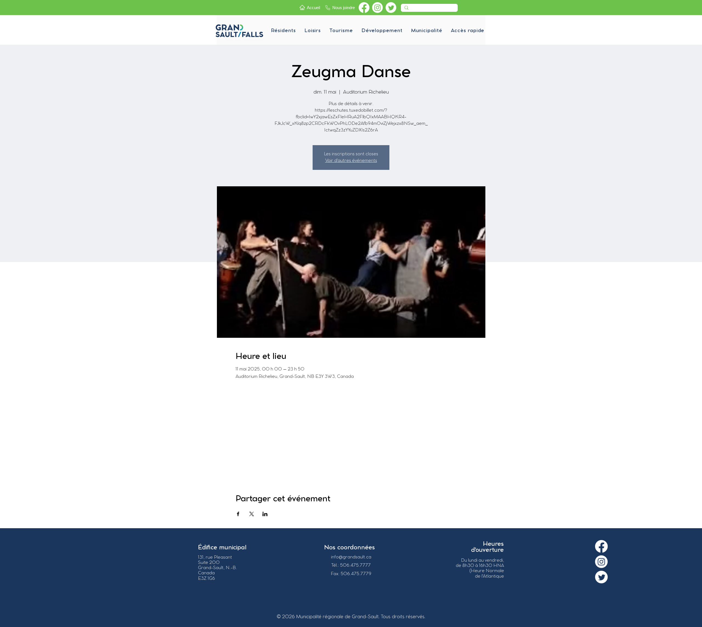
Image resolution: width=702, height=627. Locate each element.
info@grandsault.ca (351, 557)
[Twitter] (391, 7)
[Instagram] (377, 7)
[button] (283, 31)
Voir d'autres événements (351, 161)
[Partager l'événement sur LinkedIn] (265, 514)
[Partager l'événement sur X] (251, 514)
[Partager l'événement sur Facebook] (238, 514)
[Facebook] (364, 7)
